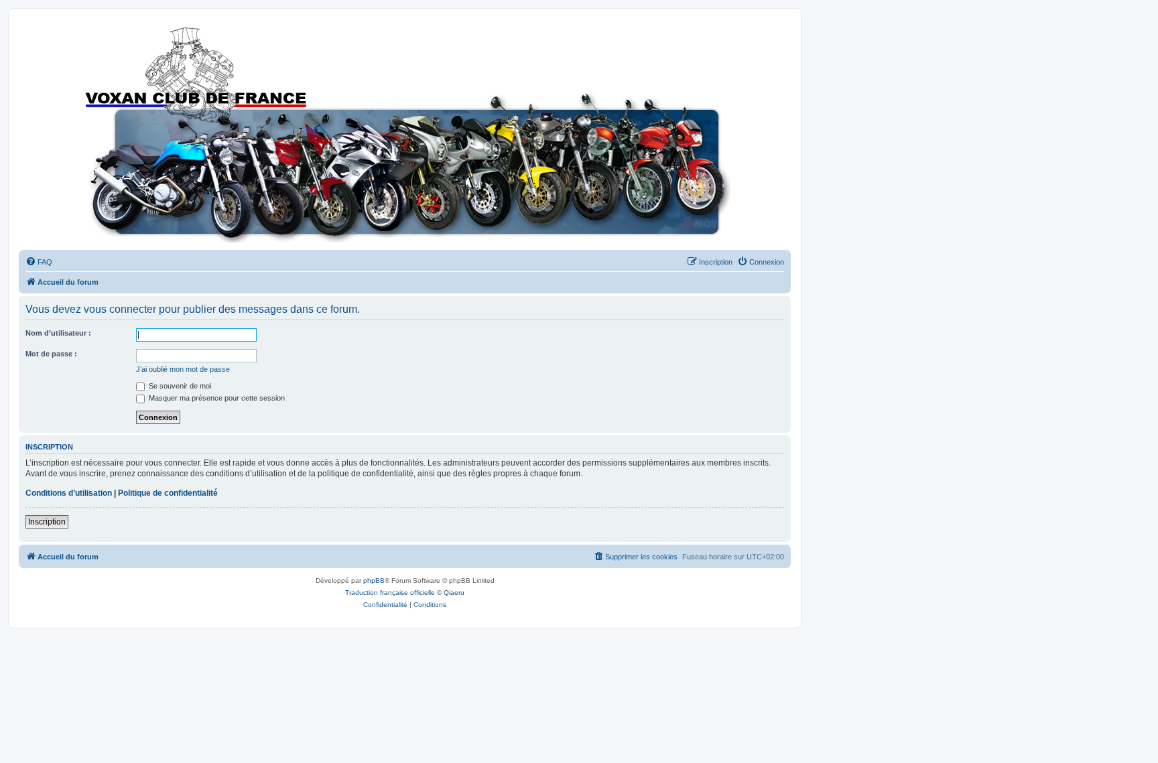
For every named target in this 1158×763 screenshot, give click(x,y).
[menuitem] (38, 262)
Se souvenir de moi (179, 386)
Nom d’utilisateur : (58, 333)
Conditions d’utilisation (68, 493)
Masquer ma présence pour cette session (216, 398)
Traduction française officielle (390, 592)
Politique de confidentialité (168, 493)
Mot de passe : (51, 354)
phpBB (374, 580)
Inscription (47, 522)
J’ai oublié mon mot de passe (183, 369)
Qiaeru (454, 592)
